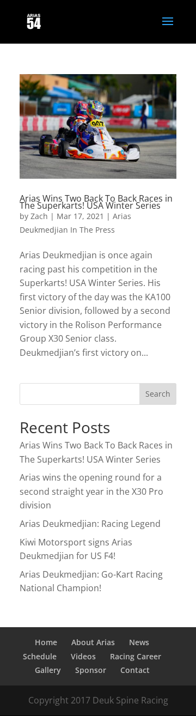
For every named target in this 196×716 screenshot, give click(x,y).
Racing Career (135, 656)
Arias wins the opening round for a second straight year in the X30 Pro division (91, 491)
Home (46, 642)
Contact (135, 670)
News (139, 642)
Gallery (48, 670)
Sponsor (90, 670)
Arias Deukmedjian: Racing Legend (90, 524)
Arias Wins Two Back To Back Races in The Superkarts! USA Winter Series (96, 201)
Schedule (40, 656)
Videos (83, 656)
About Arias (93, 642)
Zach (39, 216)
